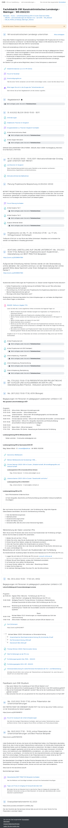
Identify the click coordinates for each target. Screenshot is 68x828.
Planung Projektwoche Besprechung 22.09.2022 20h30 (30, 184)
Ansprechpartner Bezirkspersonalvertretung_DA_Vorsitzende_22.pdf (31, 637)
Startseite (6, 16)
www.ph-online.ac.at (45, 556)
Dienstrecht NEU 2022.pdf (18, 643)
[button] (4, 34)
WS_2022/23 (48, 18)
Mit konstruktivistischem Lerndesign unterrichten (28, 34)
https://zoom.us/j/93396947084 (13, 257)
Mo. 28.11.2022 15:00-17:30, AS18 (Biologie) (25, 393)
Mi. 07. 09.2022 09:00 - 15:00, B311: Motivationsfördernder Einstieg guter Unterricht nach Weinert (35, 160)
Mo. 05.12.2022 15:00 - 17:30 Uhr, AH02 (24, 579)
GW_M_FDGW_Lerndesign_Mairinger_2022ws (19, 19)
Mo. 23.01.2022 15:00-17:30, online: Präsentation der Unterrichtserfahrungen (29, 702)
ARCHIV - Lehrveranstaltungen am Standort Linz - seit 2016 (23, 18)
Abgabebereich (14, 100)
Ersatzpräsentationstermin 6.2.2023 (22, 802)
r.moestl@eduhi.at (24, 448)
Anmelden (62, 2)
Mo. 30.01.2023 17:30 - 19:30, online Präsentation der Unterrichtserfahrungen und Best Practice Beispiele (29, 732)
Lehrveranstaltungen (27, 2)
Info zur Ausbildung (12, 2)
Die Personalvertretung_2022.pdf (20, 640)
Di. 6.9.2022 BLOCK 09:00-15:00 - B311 (24, 113)
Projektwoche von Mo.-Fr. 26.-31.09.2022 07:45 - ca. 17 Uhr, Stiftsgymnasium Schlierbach (32, 234)
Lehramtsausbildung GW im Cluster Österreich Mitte (33, 16)
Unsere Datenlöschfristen (11, 824)
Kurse (13, 16)
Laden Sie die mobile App (11, 826)
